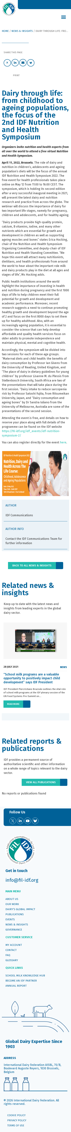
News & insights (16, 924)
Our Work (12, 904)
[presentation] (6, 717)
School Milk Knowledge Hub (25, 975)
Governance (13, 929)
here (63, 442)
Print (16, 75)
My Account (13, 945)
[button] (63, 17)
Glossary (11, 960)
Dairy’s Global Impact (20, 909)
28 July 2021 (10, 667)
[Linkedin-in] (20, 821)
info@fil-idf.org (21, 880)
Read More (13, 704)
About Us (11, 899)
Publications (14, 914)
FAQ (7, 955)
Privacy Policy (16, 1120)
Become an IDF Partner (21, 980)
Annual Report (16, 985)
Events (10, 919)
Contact (11, 950)
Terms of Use (15, 1125)
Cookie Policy (16, 1115)
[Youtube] (27, 821)
